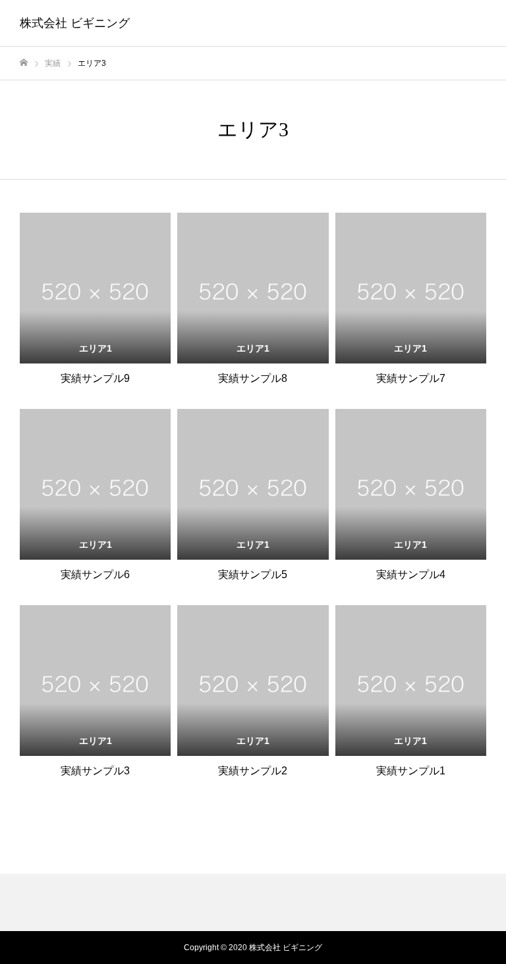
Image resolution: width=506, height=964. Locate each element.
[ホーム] (24, 63)
